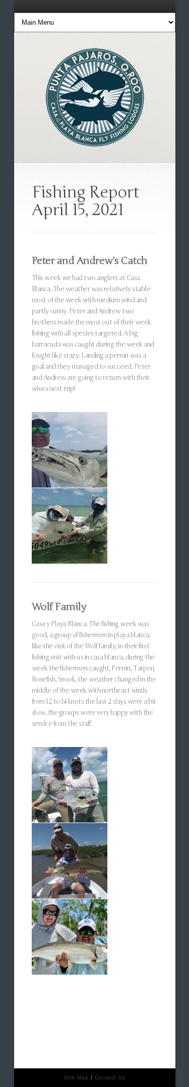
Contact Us (110, 1077)
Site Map (76, 1077)
